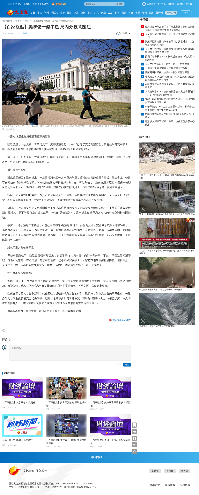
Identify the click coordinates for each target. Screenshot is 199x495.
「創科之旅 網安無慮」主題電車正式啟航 (166, 68)
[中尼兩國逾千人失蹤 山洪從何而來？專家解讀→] (167, 272)
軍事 (89, 12)
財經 (27, 21)
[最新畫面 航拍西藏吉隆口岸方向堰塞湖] (167, 309)
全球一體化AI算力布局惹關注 (17, 440)
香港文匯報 (7, 21)
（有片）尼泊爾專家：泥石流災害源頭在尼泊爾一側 (170, 36)
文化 (96, 12)
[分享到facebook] (134, 438)
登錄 (186, 13)
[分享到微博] (134, 444)
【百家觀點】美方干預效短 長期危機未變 (66, 404)
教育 (117, 12)
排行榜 (143, 19)
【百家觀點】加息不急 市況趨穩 (18, 402)
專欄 (144, 12)
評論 (76, 12)
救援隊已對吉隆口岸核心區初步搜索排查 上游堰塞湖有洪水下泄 (170, 43)
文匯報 (171, 4)
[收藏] (134, 425)
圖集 (151, 12)
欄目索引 (97, 457)
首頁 (32, 12)
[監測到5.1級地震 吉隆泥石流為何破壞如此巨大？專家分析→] (167, 197)
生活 (110, 12)
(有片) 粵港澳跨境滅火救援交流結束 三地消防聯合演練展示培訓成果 (170, 101)
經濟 (62, 12)
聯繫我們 (155, 485)
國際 (69, 12)
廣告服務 (170, 485)
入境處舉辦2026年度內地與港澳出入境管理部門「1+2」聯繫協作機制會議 (170, 93)
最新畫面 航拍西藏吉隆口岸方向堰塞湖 (157, 326)
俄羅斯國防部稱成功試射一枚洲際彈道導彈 (167, 72)
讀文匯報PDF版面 (121, 320)
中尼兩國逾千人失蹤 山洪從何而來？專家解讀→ (161, 289)
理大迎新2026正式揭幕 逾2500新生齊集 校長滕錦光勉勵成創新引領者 (170, 78)
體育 (124, 12)
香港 (39, 12)
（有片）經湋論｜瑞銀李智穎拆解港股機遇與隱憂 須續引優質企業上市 (170, 50)
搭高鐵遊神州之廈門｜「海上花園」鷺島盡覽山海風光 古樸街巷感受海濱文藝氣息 (170, 28)
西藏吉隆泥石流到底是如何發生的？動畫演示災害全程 (170, 86)
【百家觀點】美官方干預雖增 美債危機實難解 (66, 441)
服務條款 (185, 485)
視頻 (83, 12)
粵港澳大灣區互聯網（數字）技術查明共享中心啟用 (170, 123)
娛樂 (103, 12)
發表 (127, 365)
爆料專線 (161, 4)
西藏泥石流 (61, 4)
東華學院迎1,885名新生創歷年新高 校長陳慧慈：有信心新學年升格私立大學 (170, 108)
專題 (137, 12)
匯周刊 (159, 12)
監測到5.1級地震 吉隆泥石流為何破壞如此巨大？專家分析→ (167, 214)
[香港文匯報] (17, 13)
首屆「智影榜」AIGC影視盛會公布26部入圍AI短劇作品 (170, 58)
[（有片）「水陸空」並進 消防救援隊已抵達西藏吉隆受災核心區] (167, 158)
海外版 (189, 4)
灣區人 (54, 12)
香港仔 (180, 4)
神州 (46, 12)
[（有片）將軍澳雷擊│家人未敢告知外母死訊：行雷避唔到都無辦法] (167, 233)
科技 (130, 12)
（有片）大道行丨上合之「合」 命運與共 (167, 64)
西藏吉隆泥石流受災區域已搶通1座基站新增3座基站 (170, 115)
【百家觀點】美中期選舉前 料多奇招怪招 (110, 404)
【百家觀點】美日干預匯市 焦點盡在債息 (110, 441)
